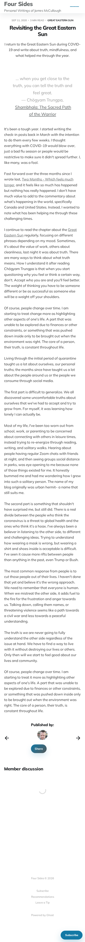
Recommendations (42, 896)
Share (39, 749)
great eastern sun (60, 20)
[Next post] (78, 738)
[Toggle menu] (74, 6)
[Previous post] (6, 738)
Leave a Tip (42, 902)
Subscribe (71, 935)
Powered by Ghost (42, 915)
